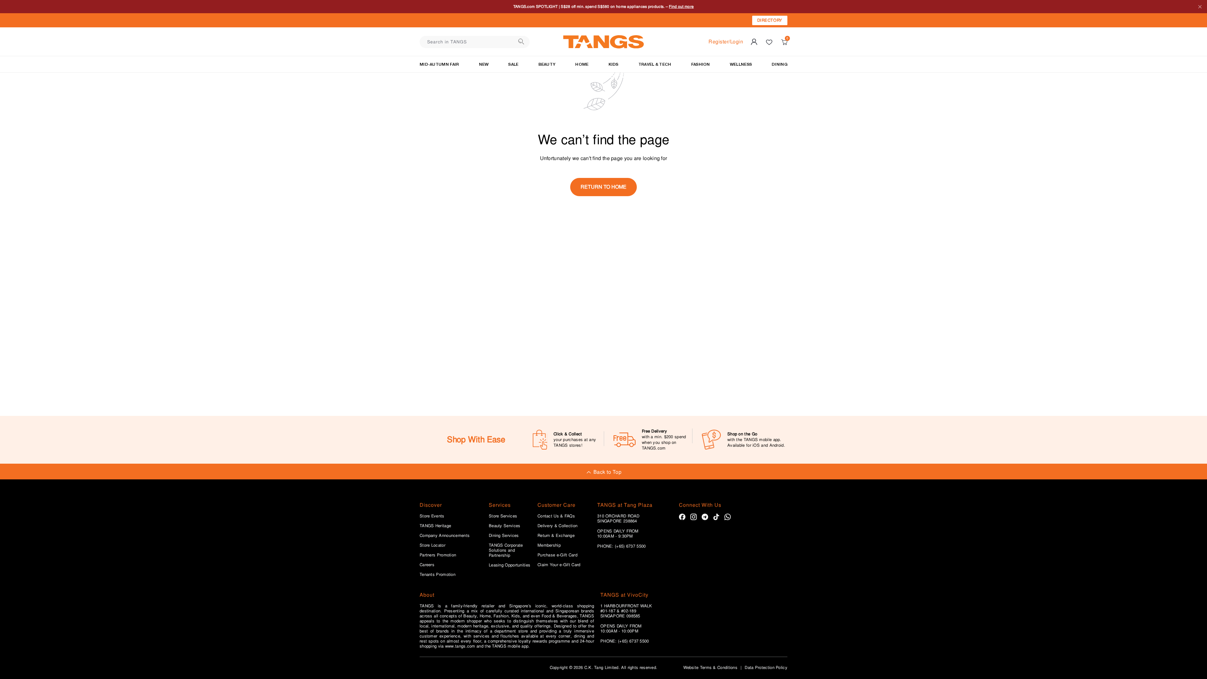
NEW (484, 64)
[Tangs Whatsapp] (727, 517)
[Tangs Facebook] (682, 517)
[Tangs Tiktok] (716, 517)
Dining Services (504, 535)
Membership (549, 545)
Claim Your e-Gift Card (559, 564)
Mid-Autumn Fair (439, 64)
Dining (779, 64)
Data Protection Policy (766, 667)
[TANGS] (603, 41)
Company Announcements (445, 535)
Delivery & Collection (557, 525)
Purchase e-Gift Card (557, 555)
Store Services (503, 516)
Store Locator (432, 545)
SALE (513, 64)
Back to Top (607, 472)
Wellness (741, 64)
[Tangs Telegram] (705, 517)
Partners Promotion (438, 555)
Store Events (432, 516)
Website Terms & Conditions (710, 667)
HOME (581, 64)
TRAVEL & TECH (654, 64)
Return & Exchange (556, 535)
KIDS (614, 64)
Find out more (701, 6)
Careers (427, 564)
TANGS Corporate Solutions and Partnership (506, 550)
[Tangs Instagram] (693, 517)
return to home (603, 187)
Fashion (700, 64)
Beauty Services (505, 525)
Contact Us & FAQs (556, 516)
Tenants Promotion (437, 574)
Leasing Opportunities (509, 565)
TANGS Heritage (435, 525)
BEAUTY (547, 64)
